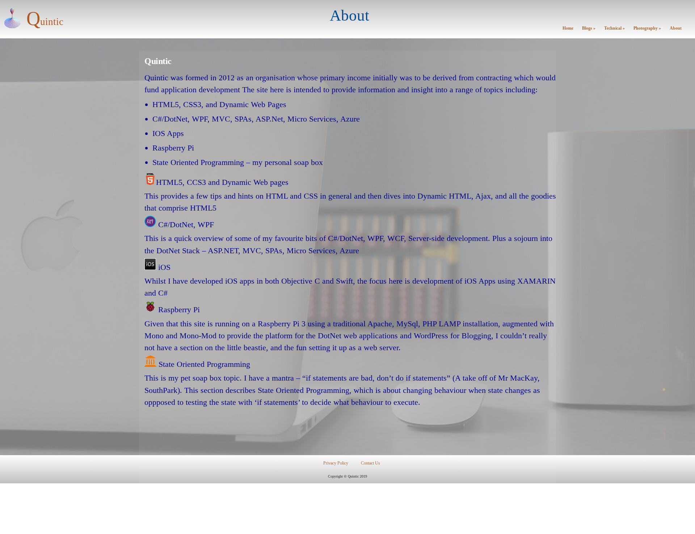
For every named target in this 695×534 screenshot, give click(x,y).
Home (568, 28)
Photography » (647, 28)
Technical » (614, 28)
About (676, 28)
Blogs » (588, 28)
